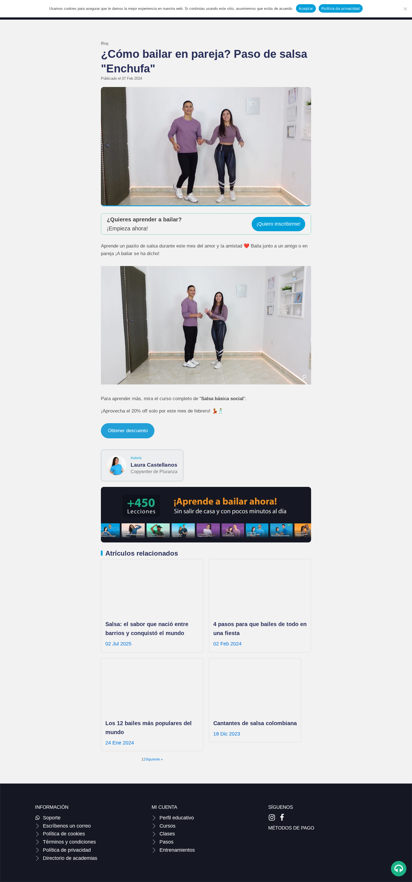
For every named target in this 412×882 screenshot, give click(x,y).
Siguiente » (154, 759)
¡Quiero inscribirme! (278, 224)
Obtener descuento (128, 430)
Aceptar (306, 8)
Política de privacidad (340, 8)
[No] (405, 9)
